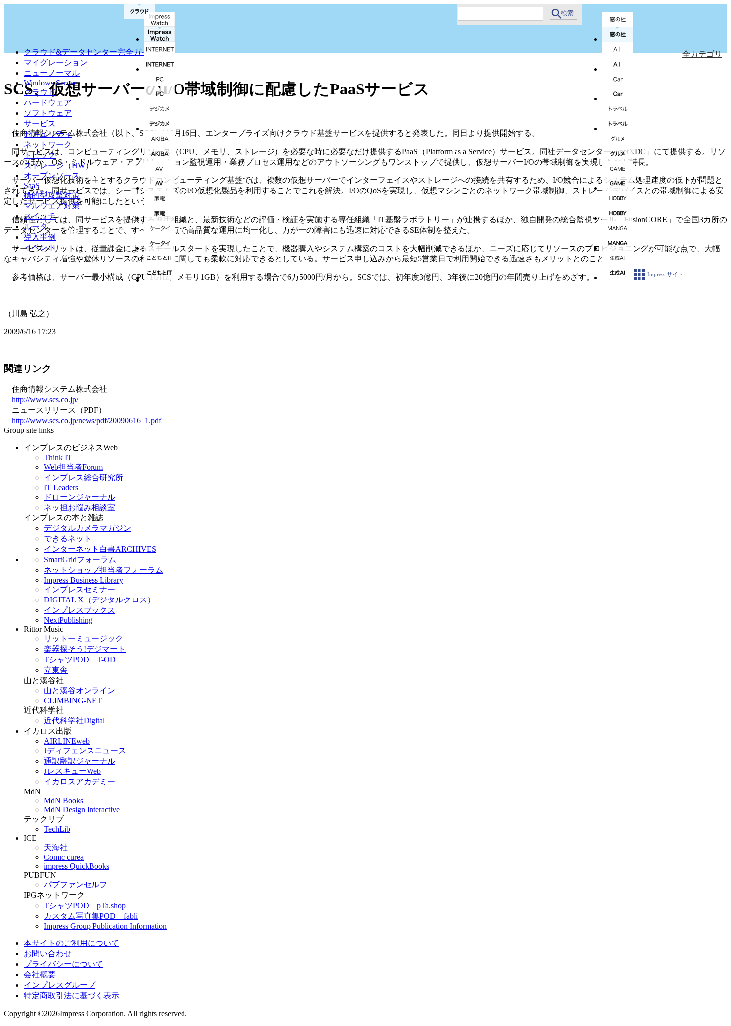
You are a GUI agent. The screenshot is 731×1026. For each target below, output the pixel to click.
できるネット (67, 538)
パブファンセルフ (75, 884)
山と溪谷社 (44, 680)
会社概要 (40, 974)
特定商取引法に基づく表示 (71, 995)
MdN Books (63, 800)
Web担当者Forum (73, 467)
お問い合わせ (48, 953)
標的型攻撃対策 (52, 195)
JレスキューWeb (72, 771)
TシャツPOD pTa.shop (85, 905)
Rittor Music (43, 629)
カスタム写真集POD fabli (91, 916)
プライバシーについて (63, 964)
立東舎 (56, 670)
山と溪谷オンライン (79, 690)
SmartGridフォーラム (80, 559)
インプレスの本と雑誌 (63, 517)
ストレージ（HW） (58, 165)
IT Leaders (61, 487)
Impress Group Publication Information (105, 926)
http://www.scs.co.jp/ (45, 399)
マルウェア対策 (52, 205)
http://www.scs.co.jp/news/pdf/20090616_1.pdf (86, 420)
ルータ (36, 226)
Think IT (58, 457)
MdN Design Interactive (82, 809)
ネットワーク (48, 144)
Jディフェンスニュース (85, 750)
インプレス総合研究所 (83, 477)
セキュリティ (48, 134)
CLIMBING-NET (73, 700)
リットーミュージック (83, 638)
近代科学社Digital (74, 720)
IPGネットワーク (54, 895)
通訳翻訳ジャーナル (79, 761)
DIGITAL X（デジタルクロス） (99, 600)
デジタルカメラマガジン (87, 528)
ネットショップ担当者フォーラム (103, 570)
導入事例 (40, 237)
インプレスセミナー (79, 589)
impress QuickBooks (76, 866)
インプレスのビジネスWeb (71, 447)
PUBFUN (40, 875)
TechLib (57, 829)
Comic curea (64, 857)
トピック (40, 155)
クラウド (40, 92)
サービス (40, 123)
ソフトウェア (48, 113)
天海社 (56, 847)
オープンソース (52, 175)
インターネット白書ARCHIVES (100, 549)
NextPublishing (68, 620)
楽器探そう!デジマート (85, 649)
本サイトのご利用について (71, 943)
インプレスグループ (59, 985)
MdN (32, 791)
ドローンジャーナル (79, 497)
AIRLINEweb (67, 741)
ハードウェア (48, 102)
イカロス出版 (48, 731)
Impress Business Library (83, 580)
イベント (40, 247)
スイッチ (40, 216)
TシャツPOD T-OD (80, 659)
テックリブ (44, 819)
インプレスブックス (79, 610)
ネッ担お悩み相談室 (79, 507)
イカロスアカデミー (79, 781)
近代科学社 (44, 710)
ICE (30, 838)
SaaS (32, 185)
